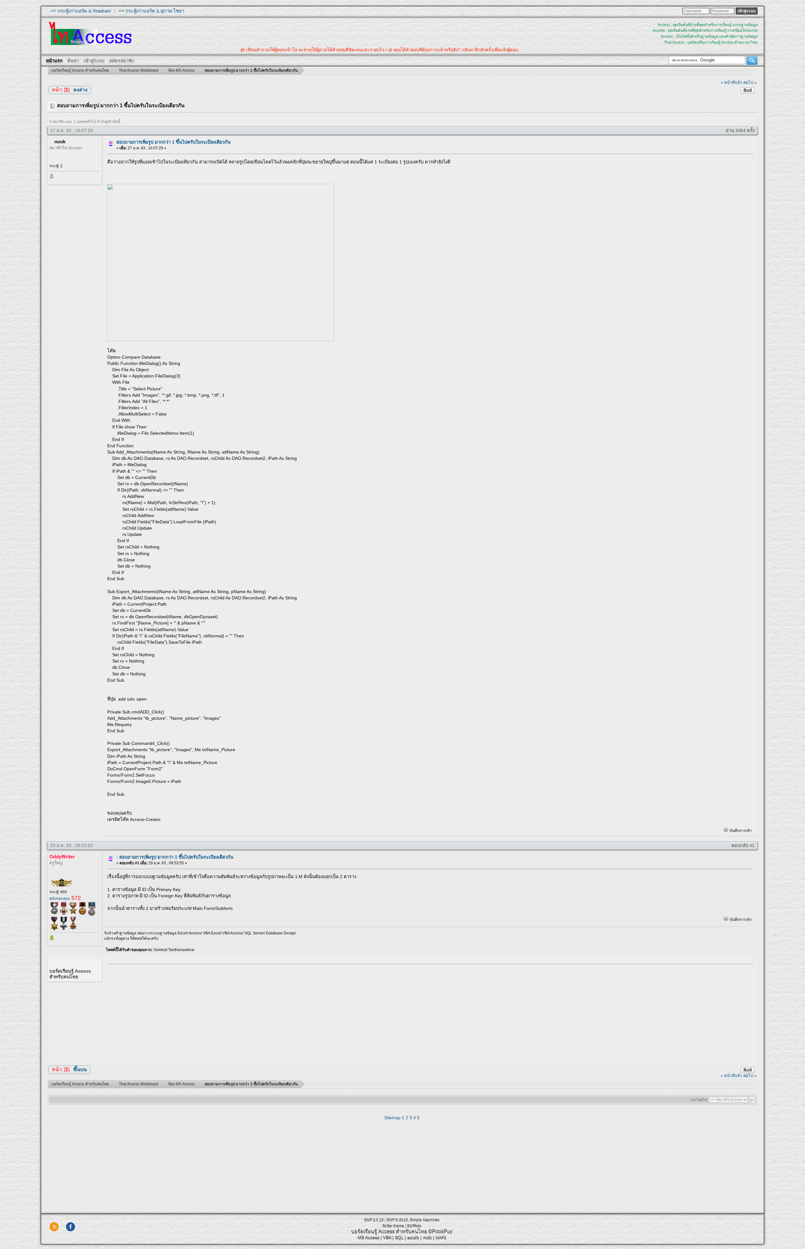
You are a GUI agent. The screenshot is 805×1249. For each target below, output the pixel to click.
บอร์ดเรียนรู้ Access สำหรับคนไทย (389, 1231)
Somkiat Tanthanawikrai (173, 950)
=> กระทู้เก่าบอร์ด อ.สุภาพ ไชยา (151, 11)
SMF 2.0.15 (374, 1220)
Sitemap (392, 1117)
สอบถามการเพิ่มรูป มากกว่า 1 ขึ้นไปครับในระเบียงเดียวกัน (173, 142)
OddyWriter (62, 856)
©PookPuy (440, 1231)
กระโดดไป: (699, 1100)
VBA (387, 1237)
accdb (413, 1237)
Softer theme (393, 1226)
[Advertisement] (428, 1013)
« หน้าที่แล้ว (731, 82)
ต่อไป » (750, 82)
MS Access (368, 1237)
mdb (427, 1237)
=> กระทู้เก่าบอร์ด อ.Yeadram (81, 11)
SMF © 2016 (397, 1220)
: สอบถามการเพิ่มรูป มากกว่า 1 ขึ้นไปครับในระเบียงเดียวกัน (174, 857)
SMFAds (414, 1226)
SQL (399, 1237)
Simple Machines (424, 1220)
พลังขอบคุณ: (65, 898)
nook (59, 141)
